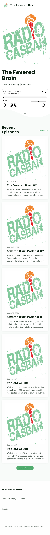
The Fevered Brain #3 (22, 185)
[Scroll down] (25, 114)
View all (42, 130)
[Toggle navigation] (42, 5)
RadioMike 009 (17, 383)
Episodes (5, 509)
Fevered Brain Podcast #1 (25, 317)
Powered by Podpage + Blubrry (34, 526)
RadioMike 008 (17, 449)
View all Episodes (25, 468)
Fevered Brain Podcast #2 (25, 251)
